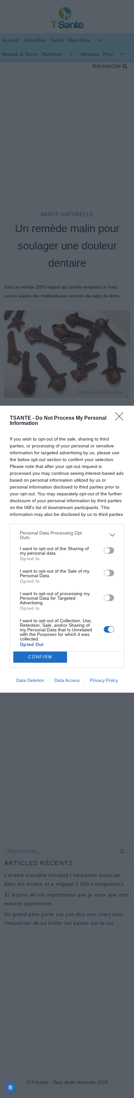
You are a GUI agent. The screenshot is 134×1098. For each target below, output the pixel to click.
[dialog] (67, 549)
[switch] (109, 550)
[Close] (121, 418)
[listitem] (67, 535)
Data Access (67, 680)
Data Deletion (30, 680)
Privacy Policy (104, 680)
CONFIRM (40, 656)
